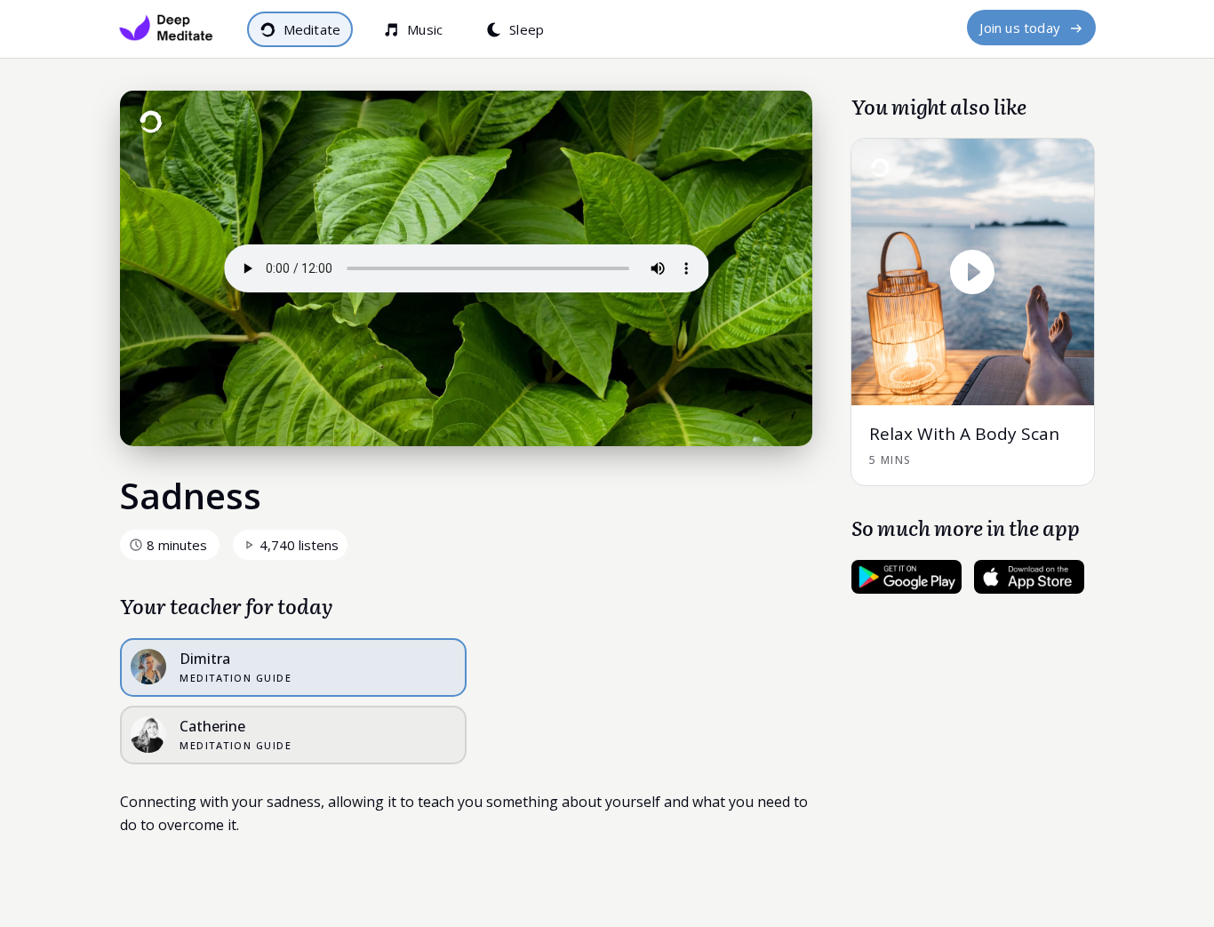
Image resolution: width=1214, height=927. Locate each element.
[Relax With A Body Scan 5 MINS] (973, 148)
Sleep (526, 29)
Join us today (1019, 27)
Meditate (312, 29)
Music (425, 29)
